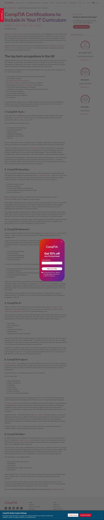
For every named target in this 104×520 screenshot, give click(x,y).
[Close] (101, 515)
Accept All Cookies (85, 515)
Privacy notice (49, 274)
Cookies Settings (73, 515)
